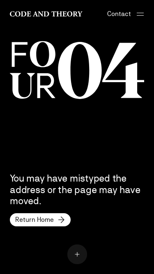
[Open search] (77, 254)
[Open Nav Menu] (140, 14)
